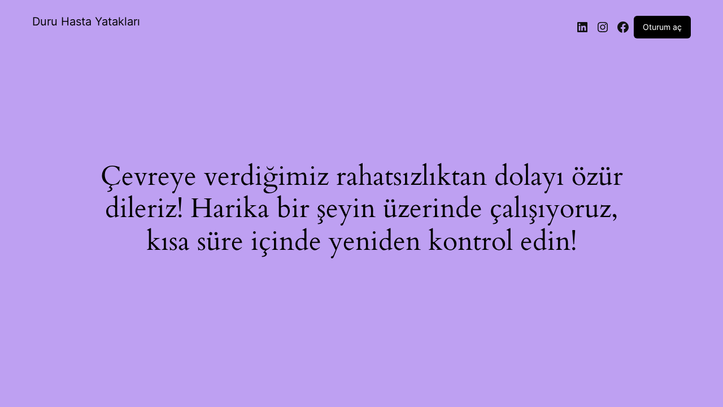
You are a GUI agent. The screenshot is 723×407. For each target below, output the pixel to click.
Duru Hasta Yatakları (86, 21)
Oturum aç (662, 27)
